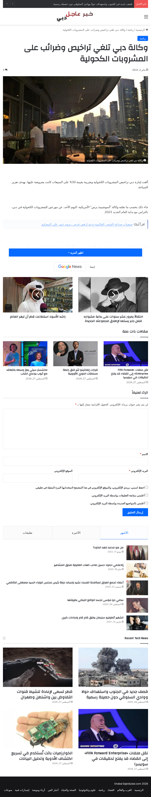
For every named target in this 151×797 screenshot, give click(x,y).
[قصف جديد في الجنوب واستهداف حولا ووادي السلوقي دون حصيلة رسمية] (113, 667)
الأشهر (124, 533)
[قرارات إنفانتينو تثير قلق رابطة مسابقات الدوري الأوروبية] (75, 353)
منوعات (8, 789)
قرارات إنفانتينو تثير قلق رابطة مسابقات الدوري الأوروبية (80, 371)
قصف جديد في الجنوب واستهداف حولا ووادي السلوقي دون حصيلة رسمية (115, 694)
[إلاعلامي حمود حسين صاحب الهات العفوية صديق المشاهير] (137, 570)
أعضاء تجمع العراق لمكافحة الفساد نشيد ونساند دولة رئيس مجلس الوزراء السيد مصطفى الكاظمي (64, 582)
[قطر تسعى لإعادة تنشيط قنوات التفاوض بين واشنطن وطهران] (38, 667)
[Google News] (70, 266)
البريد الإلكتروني (138, 470)
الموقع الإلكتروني (63, 470)
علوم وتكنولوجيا (87, 789)
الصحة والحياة (68, 789)
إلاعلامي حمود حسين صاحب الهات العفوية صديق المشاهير (88, 565)
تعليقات (27, 533)
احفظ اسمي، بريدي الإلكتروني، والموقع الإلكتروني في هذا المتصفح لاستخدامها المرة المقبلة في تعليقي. (90, 487)
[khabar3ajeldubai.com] (75, 16)
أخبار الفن (53, 789)
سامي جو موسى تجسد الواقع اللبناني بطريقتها (95, 600)
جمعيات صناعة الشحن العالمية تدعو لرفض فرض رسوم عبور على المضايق (87, 224)
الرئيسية (141, 29)
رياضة (130, 29)
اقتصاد (111, 789)
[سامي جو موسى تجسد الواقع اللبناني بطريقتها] (137, 605)
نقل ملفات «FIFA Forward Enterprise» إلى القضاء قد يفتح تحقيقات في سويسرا (129, 373)
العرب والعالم (124, 789)
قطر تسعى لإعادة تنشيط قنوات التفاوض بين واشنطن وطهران (98, 4)
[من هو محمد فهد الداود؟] (137, 552)
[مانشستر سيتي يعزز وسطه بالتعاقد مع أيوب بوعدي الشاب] (25, 353)
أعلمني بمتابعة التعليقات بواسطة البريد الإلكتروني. (118, 495)
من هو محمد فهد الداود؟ (108, 547)
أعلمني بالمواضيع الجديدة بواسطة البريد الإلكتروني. (117, 503)
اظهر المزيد (76, 252)
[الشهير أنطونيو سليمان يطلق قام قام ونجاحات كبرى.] (137, 622)
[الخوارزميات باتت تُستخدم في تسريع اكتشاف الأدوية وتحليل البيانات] (38, 728)
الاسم (144, 454)
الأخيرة (76, 533)
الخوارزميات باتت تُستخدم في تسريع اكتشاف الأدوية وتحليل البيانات (42, 755)
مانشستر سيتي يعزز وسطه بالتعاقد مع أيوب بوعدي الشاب (26, 371)
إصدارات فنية (22, 789)
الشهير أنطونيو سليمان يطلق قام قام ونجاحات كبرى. (92, 617)
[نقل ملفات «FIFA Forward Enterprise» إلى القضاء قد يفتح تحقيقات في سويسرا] (126, 353)
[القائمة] (146, 18)
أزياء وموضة (38, 789)
